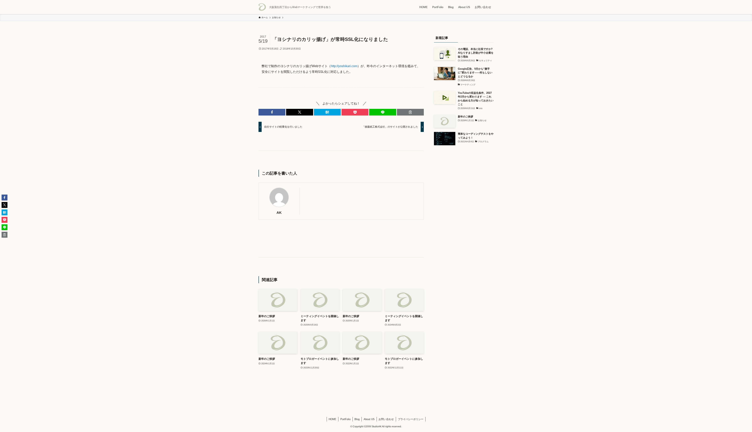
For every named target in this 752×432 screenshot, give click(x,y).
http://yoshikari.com (344, 66)
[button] (271, 112)
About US (369, 419)
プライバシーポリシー (410, 419)
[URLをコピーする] (410, 112)
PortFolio (345, 419)
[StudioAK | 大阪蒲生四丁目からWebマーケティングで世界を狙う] (262, 7)
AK (279, 213)
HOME (332, 419)
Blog (357, 419)
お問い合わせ (386, 419)
